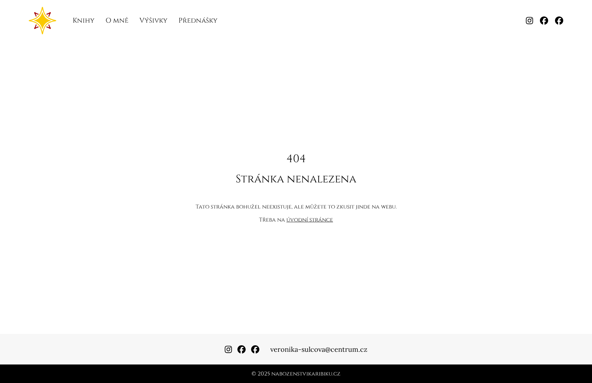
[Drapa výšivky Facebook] (559, 20)
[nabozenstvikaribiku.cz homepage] (42, 20)
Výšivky (153, 20)
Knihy (84, 20)
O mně (117, 20)
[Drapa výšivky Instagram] (529, 20)
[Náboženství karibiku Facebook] (544, 20)
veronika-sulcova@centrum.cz (318, 349)
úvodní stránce (309, 220)
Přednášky (198, 20)
